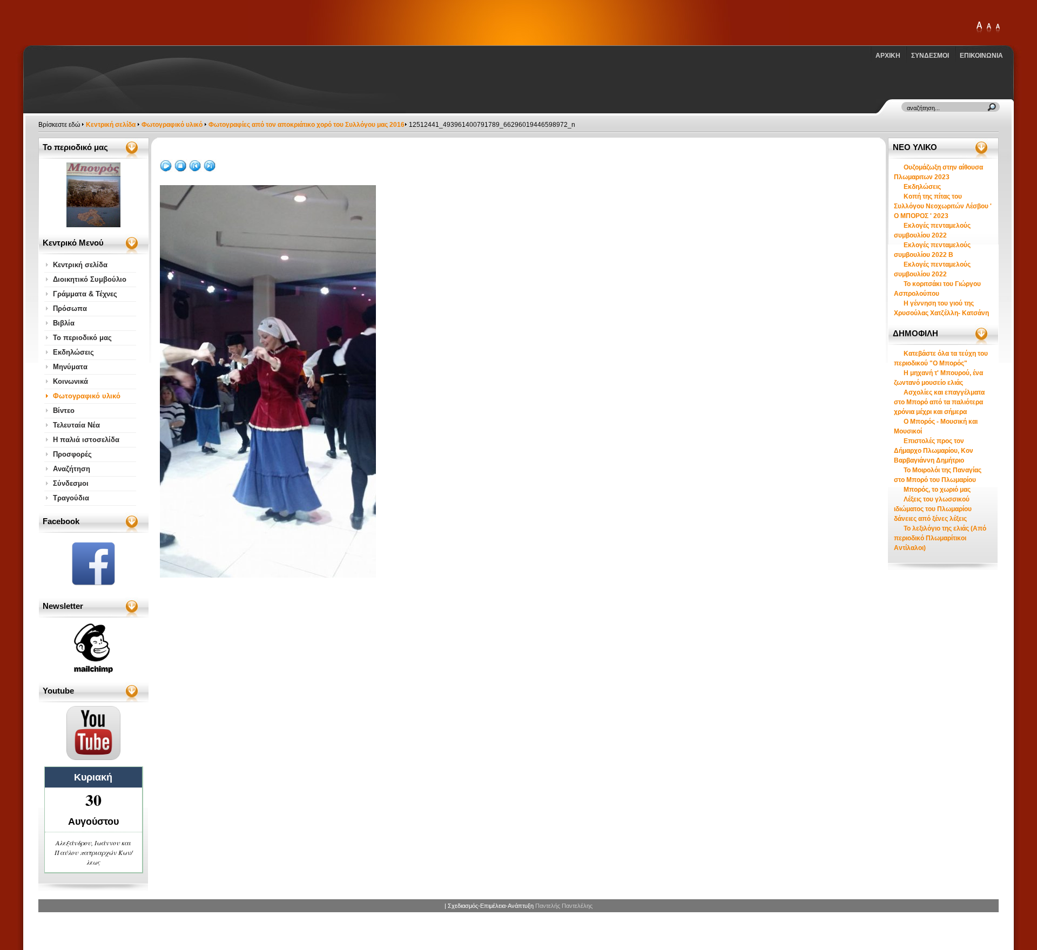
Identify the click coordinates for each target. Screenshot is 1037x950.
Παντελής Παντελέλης (563, 905)
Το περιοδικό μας (82, 338)
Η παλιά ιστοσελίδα (86, 440)
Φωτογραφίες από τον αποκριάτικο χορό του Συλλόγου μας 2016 (306, 124)
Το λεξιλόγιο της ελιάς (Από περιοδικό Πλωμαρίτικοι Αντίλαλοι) (940, 538)
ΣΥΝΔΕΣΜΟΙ (930, 55)
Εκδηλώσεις (73, 352)
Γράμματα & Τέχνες (85, 294)
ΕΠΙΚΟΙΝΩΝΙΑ (981, 55)
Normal (997, 28)
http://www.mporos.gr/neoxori (100, 23)
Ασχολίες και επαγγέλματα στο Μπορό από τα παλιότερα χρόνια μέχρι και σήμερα (939, 402)
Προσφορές (72, 454)
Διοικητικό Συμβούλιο (89, 279)
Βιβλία (64, 323)
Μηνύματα (70, 367)
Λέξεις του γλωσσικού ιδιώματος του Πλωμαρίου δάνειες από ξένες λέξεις (933, 509)
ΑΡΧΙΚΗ (888, 55)
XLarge (979, 28)
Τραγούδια (71, 498)
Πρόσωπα (70, 308)
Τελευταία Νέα (76, 425)
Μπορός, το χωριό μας (937, 489)
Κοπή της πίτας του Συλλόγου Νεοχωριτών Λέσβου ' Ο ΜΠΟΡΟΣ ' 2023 (943, 206)
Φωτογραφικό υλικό (172, 124)
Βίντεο (64, 410)
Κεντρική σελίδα (111, 124)
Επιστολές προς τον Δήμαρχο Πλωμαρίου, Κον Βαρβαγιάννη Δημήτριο (933, 450)
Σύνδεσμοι (71, 483)
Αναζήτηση (71, 469)
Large (989, 28)
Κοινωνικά (70, 381)
